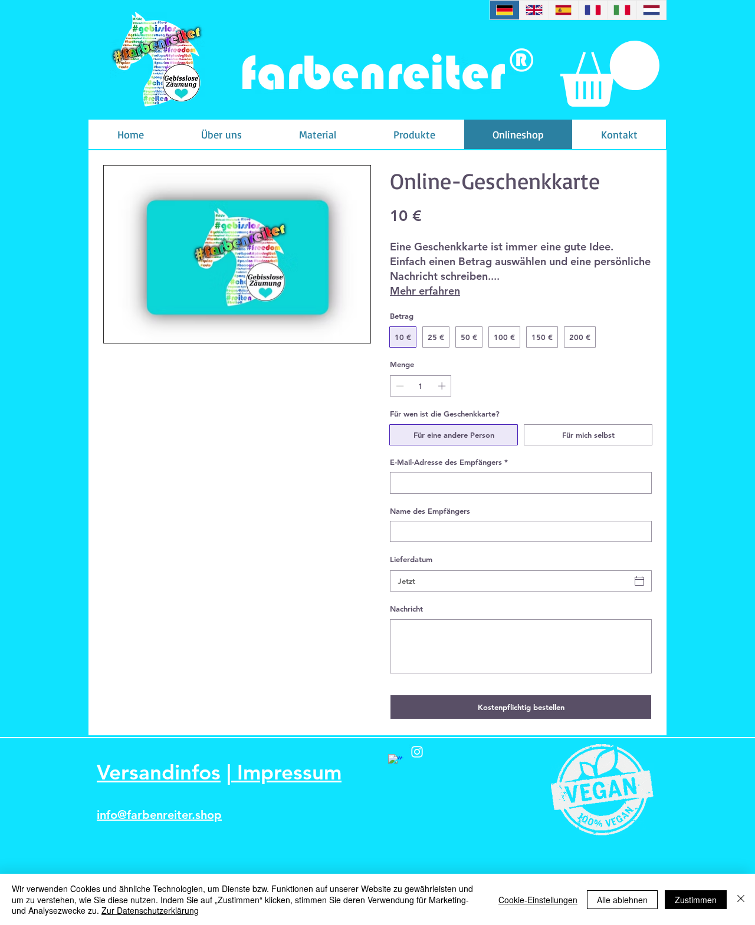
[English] (534, 10)
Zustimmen (696, 900)
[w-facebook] (395, 761)
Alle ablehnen (622, 900)
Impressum (286, 772)
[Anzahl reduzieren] (399, 386)
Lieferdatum (411, 559)
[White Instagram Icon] (417, 751)
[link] (609, 74)
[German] (504, 10)
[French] (593, 10)
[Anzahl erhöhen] (443, 386)
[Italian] (621, 10)
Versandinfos (159, 772)
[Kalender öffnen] (639, 581)
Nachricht (406, 608)
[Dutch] (651, 10)
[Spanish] (563, 10)
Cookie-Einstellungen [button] (537, 900)
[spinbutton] (421, 386)
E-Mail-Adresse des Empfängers (449, 462)
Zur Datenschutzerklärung (150, 910)
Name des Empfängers (430, 511)
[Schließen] (741, 899)
